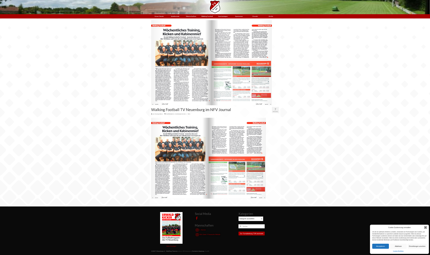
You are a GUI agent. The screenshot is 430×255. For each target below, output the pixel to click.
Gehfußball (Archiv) (180, 114)
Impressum (188, 251)
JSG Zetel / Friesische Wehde (209, 234)
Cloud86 (207, 251)
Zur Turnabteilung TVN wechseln (251, 233)
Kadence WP (181, 251)
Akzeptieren (380, 246)
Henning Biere (158, 114)
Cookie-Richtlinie (398, 251)
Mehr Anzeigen (171, 246)
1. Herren (202, 230)
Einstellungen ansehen (417, 246)
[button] (425, 227)
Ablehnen (398, 246)
